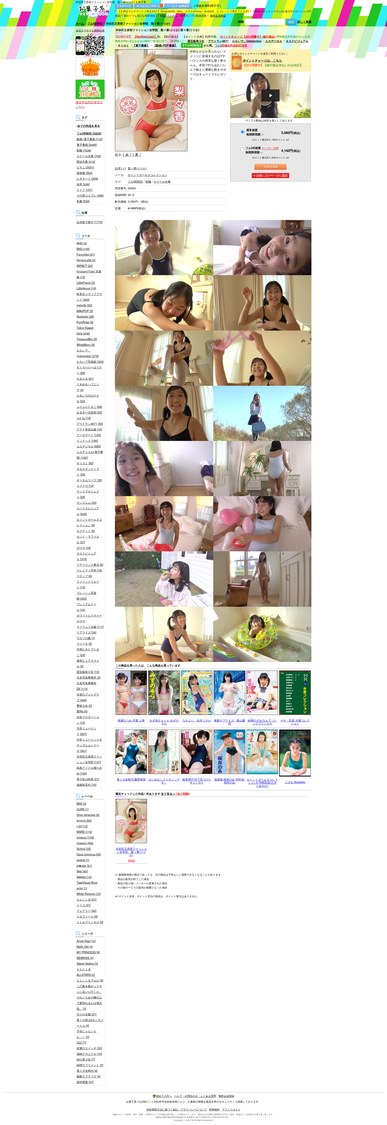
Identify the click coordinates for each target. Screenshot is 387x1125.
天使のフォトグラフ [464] (88, 697)
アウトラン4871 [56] (90, 424)
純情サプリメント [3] (90, 1065)
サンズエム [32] (86, 503)
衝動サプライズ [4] (88, 1076)
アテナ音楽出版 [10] (89, 429)
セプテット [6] (86, 531)
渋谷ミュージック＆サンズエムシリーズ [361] (89, 745)
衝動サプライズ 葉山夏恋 (229, 721)
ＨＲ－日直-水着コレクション (295, 721)
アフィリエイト (231, 1109)
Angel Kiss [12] (86, 941)
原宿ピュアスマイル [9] (88, 663)
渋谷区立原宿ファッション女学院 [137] (89, 759)
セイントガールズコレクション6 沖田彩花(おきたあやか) (262, 783)
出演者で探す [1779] (89, 222)
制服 (148, 181)
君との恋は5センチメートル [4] (90, 1023)
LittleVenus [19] (86, 288)
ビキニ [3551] (85, 167)
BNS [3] (81, 803)
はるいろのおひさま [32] (88, 398)
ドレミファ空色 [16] (89, 570)
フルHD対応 (95, 23)
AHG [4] (82, 243)
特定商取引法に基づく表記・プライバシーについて (177, 1109)
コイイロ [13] (85, 486)
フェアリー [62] (86, 911)
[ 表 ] (127, 154)
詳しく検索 (304, 22)
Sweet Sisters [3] (87, 963)
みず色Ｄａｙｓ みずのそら (164, 721)
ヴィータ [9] (84, 644)
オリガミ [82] (85, 463)
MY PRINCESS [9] (88, 952)
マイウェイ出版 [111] (90, 627)
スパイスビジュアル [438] (88, 511)
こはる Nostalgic (295, 782)
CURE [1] (82, 809)
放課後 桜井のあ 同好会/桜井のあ (229, 780)
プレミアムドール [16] (86, 607)
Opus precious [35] (89, 854)
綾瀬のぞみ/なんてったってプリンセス (262, 721)
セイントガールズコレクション (147, 175)
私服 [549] (83, 201)
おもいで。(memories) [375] (88, 353)
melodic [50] (84, 305)
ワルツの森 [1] (86, 638)
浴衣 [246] (83, 184)
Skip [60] (82, 871)
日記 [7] (81, 1042)
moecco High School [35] (85, 846)
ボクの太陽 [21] (86, 1014)
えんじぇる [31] (86, 899)
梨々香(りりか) (137, 168)
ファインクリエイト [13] (88, 584)
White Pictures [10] (89, 894)
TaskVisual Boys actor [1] (87, 885)
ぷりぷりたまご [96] (89, 407)
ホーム (80, 23)
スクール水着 (162, 181)
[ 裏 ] (137, 154)
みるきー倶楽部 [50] (89, 412)
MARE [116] (84, 832)
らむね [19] (84, 418)
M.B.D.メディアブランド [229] (89, 297)
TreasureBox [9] (87, 339)
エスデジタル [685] (89, 446)
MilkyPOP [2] (85, 311)
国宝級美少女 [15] (88, 672)
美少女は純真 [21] (88, 779)
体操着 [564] (84, 173)
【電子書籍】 (141, 45)
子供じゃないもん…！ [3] (86, 1034)
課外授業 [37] (85, 1082)
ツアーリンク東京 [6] (90, 565)
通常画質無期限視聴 (255, 132)
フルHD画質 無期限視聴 (262, 150)
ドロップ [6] (84, 576)
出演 (120, 168)
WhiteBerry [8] (86, 345)
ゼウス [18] (84, 548)
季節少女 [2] (84, 706)
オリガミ (123, 45)
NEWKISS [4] (85, 958)
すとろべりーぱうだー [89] (89, 370)
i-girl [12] (82, 826)
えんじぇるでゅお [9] (90, 980)
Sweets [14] (84, 877)
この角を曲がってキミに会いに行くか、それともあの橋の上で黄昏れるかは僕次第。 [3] (89, 997)
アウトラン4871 (218, 41)
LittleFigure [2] (86, 283)
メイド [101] (84, 190)
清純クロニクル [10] (89, 1054)
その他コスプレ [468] (90, 195)
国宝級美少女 (195, 41)
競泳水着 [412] (86, 162)
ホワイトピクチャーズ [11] (89, 618)
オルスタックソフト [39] (88, 471)
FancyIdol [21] (86, 254)
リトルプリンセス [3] (90, 922)
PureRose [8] (85, 322)
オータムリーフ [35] (89, 480)
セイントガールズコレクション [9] (89, 522)
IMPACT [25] (85, 266)
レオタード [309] (87, 178)
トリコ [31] (84, 905)
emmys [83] (84, 820)
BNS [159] (83, 249)
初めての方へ (170, 16)
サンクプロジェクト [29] (88, 494)
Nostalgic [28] (85, 316)
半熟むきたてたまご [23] (88, 652)
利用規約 (214, 1109)
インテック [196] (87, 441)
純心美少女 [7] (86, 1059)
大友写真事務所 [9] (88, 677)
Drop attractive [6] (88, 815)
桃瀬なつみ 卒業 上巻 (131, 720)
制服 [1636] (84, 150)
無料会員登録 (218, 16)
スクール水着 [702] (89, 156)
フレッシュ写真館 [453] (86, 595)
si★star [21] (84, 866)
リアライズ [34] (86, 632)
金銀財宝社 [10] (86, 785)
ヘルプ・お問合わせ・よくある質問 (195, 1096)
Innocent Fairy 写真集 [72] (89, 274)
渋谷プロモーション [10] (88, 720)
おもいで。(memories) (247, 41)
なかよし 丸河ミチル (197, 720)
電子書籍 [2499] (87, 145)
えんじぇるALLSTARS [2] (86, 972)
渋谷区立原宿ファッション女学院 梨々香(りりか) (131, 852)
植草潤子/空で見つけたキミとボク (196, 780)
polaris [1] (83, 860)
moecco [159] (85, 837)
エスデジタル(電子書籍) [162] (90, 454)
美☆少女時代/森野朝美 (131, 779)
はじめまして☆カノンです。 (164, 780)
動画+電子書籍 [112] (89, 139)
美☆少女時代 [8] (87, 1071)
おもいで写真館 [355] (90, 362)
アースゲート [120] (89, 435)
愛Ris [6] (82, 711)
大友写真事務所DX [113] (86, 686)
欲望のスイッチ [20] (89, 1048)
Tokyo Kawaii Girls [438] (85, 330)
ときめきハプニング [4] (88, 387)
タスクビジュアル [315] (86, 556)
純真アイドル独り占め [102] (89, 770)
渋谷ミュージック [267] (86, 731)
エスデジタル (273, 41)
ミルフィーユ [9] (87, 916)
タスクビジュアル (297, 41)
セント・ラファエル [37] (88, 539)
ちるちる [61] (85, 378)
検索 (241, 22)
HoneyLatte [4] (86, 260)
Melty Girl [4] (85, 947)
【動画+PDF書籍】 (165, 45)
